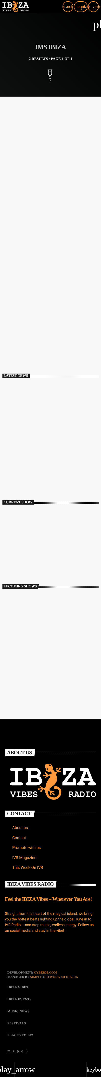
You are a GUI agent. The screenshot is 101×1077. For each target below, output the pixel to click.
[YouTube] (9, 1051)
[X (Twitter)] (14, 1051)
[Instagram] (22, 1051)
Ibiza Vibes (17, 153)
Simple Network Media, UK (54, 977)
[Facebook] (27, 1051)
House (14, 548)
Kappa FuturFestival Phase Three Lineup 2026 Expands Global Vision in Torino (60, 478)
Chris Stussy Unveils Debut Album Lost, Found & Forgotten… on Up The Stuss (55, 413)
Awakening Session (36, 620)
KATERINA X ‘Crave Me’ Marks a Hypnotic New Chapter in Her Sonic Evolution (59, 457)
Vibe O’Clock (32, 685)
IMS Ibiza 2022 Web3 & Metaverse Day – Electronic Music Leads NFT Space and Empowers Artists (47, 170)
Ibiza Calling (19, 557)
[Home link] (15, 6)
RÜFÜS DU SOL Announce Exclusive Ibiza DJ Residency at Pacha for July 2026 (60, 435)
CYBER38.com (45, 972)
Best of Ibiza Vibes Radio (40, 598)
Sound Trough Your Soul (40, 663)
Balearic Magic (33, 642)
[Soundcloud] (18, 1051)
